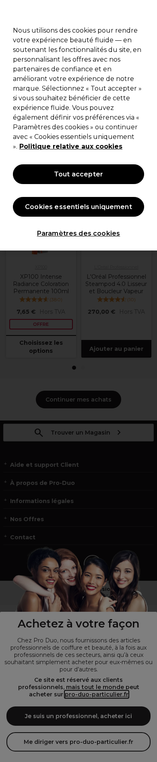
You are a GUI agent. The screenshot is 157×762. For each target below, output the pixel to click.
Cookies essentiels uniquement (78, 207)
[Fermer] (147, 11)
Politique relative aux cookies (70, 146)
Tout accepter (78, 174)
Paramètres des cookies (78, 233)
